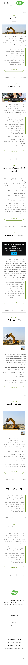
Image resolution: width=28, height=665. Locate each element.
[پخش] (23, 99)
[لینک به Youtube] (3, 663)
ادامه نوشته (14, 69)
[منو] (5, 3)
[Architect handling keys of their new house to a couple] (14, 97)
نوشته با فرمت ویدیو (14, 235)
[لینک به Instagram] (5, 663)
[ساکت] (9, 99)
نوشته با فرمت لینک (14, 488)
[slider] (6, 99)
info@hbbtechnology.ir (10, 648)
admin (6, 77)
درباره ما (14, 619)
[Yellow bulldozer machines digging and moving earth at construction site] (14, 29)
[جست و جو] (7, 3)
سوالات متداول (14, 625)
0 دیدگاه (13, 77)
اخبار (14, 15)
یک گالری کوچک (14, 319)
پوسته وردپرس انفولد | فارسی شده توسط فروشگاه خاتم (12, 660)
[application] (14, 99)
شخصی (12, 84)
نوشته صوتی (14, 86)
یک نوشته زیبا (14, 18)
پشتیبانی (14, 622)
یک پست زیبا (14, 527)
